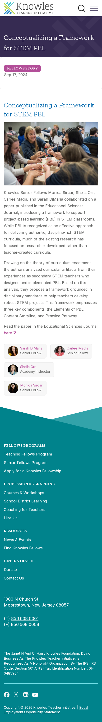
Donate (10, 569)
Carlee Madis (77, 348)
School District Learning (25, 501)
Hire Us (11, 517)
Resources (15, 531)
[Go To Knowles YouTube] (35, 694)
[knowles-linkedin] (25, 694)
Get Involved (18, 561)
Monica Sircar (31, 385)
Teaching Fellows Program (28, 454)
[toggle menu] (94, 10)
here (8, 333)
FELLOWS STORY (22, 68)
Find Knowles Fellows (23, 548)
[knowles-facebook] (6, 694)
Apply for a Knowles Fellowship (32, 471)
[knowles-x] (16, 694)
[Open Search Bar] (81, 8)
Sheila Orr (28, 366)
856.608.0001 (24, 618)
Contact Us (14, 578)
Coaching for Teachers (24, 509)
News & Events (17, 539)
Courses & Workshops (24, 492)
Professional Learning (29, 484)
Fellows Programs (25, 445)
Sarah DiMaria (31, 348)
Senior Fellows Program (25, 462)
